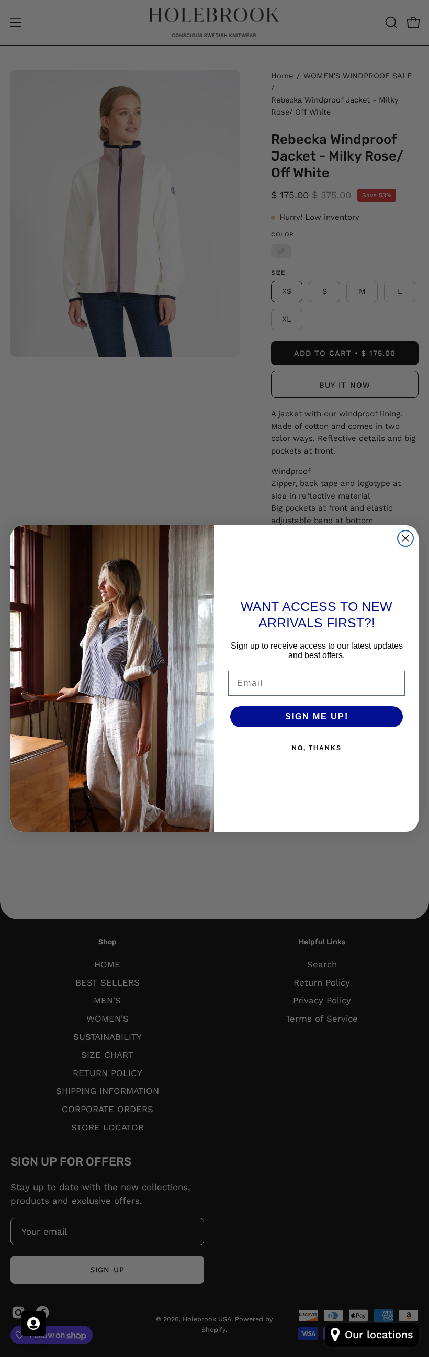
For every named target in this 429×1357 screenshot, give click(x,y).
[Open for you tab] (33, 1323)
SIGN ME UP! (316, 716)
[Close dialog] (405, 538)
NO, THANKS (317, 748)
